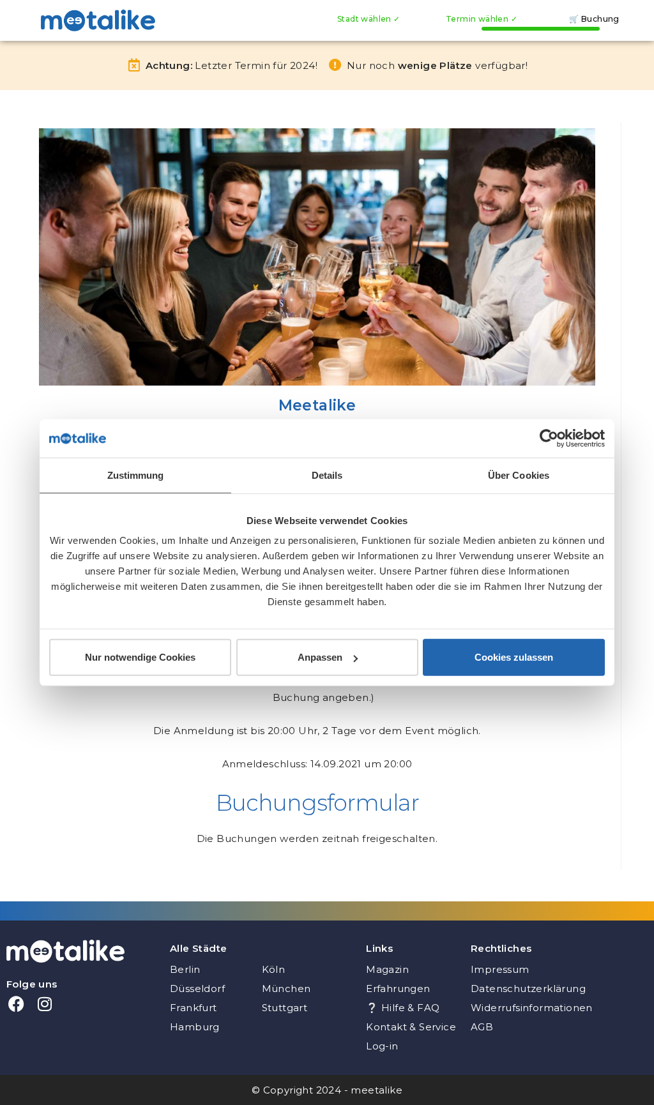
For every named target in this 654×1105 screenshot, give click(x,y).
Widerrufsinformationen (530, 1008)
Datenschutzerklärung (528, 988)
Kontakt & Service (411, 1027)
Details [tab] (327, 474)
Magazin (387, 969)
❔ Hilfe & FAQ (402, 1008)
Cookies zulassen (514, 657)
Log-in (382, 1046)
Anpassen (320, 657)
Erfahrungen (398, 988)
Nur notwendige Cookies (140, 657)
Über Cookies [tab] (518, 474)
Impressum (500, 969)
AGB (482, 1027)
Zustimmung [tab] (135, 474)
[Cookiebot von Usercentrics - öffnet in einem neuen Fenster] (549, 437)
